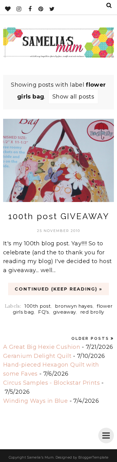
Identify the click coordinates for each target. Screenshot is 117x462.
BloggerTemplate (93, 457)
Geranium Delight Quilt (37, 356)
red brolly (92, 312)
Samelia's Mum (40, 457)
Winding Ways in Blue (35, 400)
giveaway (64, 312)
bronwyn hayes (74, 306)
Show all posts (73, 96)
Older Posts (90, 338)
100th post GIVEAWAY (58, 216)
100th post (37, 306)
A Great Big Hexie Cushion (41, 347)
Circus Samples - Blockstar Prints (51, 382)
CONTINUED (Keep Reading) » (58, 289)
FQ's (43, 312)
